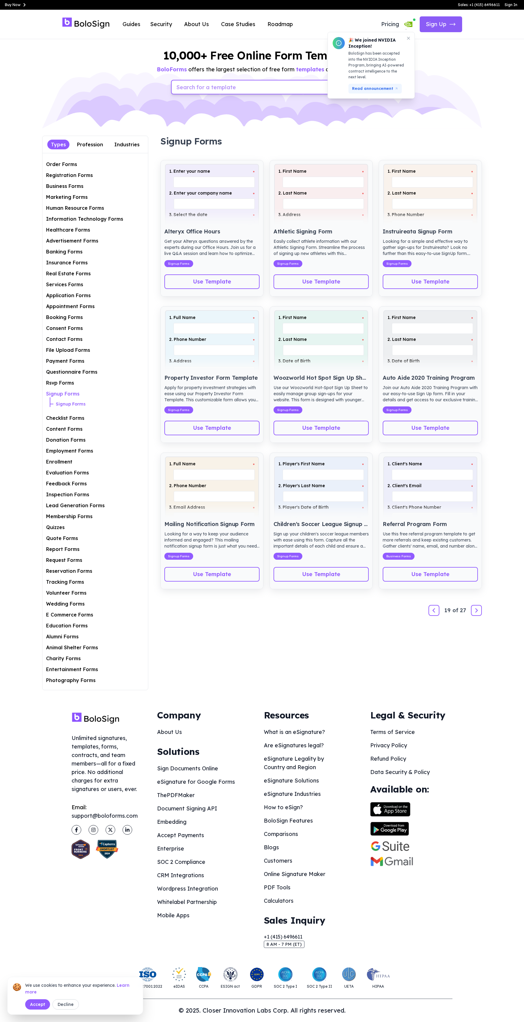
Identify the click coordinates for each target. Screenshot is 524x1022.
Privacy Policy (388, 745)
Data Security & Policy (400, 772)
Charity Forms (63, 658)
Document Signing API (187, 808)
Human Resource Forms (75, 208)
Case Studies (238, 24)
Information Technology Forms (84, 219)
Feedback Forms (66, 483)
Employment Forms (69, 451)
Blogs (271, 847)
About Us (196, 24)
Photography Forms (71, 680)
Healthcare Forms (68, 230)
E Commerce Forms (69, 615)
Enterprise (170, 848)
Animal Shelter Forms (72, 647)
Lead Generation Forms (75, 505)
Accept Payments (180, 835)
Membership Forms (69, 516)
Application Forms (68, 295)
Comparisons (281, 833)
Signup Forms (62, 394)
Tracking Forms (65, 582)
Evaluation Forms (67, 473)
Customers (278, 860)
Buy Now (13, 4)
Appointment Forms (70, 306)
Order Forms (61, 164)
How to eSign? (283, 807)
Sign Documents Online (187, 768)
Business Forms (64, 186)
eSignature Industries (292, 793)
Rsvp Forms (60, 383)
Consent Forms (64, 328)
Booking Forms (64, 317)
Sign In (511, 4)
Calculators (279, 900)
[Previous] (433, 610)
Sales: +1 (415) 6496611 (479, 4)
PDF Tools (277, 887)
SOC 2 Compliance (181, 861)
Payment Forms (65, 361)
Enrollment (59, 462)
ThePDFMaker (176, 795)
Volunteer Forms (66, 593)
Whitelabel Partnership (187, 901)
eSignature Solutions (291, 780)
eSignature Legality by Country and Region (294, 763)
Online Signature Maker (294, 874)
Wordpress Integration (187, 888)
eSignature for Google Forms (196, 781)
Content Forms (64, 429)
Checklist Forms (65, 418)
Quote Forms (62, 538)
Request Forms (64, 560)
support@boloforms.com (105, 815)
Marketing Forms (67, 197)
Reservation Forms (69, 571)
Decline (66, 1004)
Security (161, 24)
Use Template (212, 281)
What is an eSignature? (294, 731)
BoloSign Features (288, 820)
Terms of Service (392, 731)
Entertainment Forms (72, 669)
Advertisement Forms (72, 241)
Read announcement (372, 88)
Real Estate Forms (68, 273)
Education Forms (67, 626)
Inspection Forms (67, 494)
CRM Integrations (180, 875)
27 (463, 610)
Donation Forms (66, 440)
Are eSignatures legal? (294, 745)
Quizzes (55, 527)
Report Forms (62, 549)
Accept (37, 1004)
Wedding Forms (65, 604)
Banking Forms (64, 252)
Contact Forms (64, 339)
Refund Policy (388, 758)
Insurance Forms (67, 263)
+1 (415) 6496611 (283, 937)
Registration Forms (69, 175)
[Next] (476, 610)
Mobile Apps (173, 915)
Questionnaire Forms (71, 372)
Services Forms (64, 284)
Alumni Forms (62, 636)
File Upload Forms (68, 350)
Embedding (171, 821)
